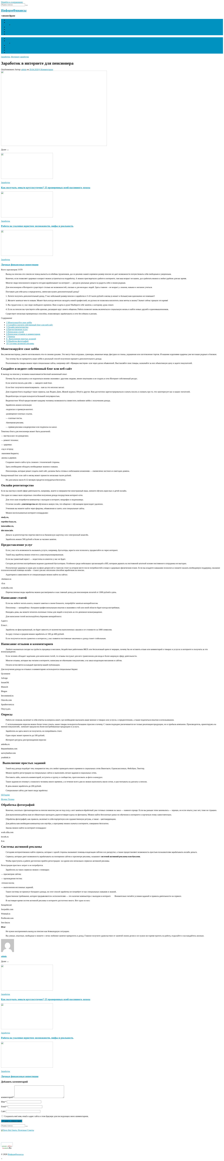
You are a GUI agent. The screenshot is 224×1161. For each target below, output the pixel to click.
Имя (3, 1102)
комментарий (7, 1097)
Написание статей (15, 332)
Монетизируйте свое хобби (19, 322)
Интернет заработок (20, 57)
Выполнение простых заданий (21, 339)
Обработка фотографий (17, 341)
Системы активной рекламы (20, 343)
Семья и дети (12, 29)
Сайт (3, 1111)
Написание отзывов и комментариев (23, 334)
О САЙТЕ (10, 32)
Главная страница (14, 20)
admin (23, 69)
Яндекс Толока (7, 799)
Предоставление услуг (17, 329)
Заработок (10, 27)
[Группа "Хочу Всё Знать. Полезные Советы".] (17, 1130)
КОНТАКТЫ (12, 34)
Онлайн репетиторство (17, 327)
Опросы (10, 336)
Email (4, 1106)
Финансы (10, 22)
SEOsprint (5, 795)
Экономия (15, 25)
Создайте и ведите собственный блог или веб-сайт (29, 325)
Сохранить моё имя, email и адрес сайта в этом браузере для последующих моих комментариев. (46, 1116)
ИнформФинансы (13, 10)
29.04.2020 (34, 69)
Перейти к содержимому (12, 2)
